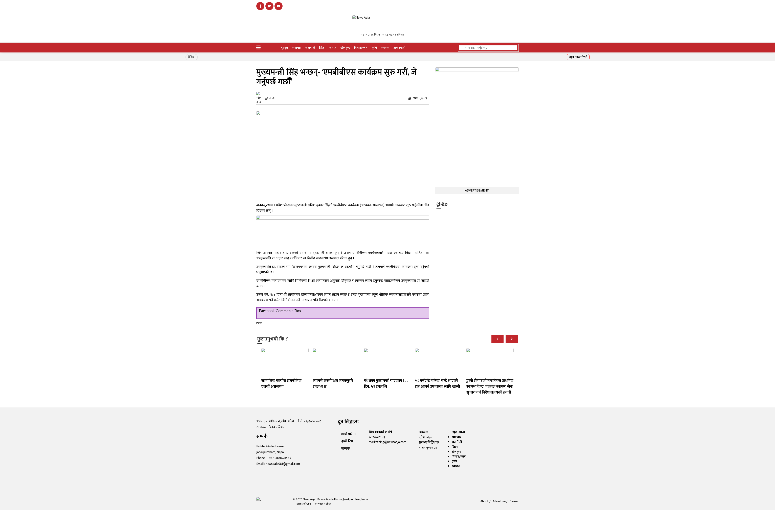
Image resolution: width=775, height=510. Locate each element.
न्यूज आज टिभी (578, 57)
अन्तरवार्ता (399, 47)
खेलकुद (345, 47)
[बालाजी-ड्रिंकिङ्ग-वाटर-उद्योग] (342, 232)
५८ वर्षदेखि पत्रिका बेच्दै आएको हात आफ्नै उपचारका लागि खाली (437, 383)
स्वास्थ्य (385, 47)
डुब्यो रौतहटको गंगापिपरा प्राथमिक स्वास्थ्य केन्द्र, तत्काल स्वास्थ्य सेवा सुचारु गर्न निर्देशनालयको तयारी (489, 386)
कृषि (374, 47)
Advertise (499, 501)
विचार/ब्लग (361, 47)
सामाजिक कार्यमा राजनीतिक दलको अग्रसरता (281, 383)
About (484, 501)
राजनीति (310, 47)
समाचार (296, 47)
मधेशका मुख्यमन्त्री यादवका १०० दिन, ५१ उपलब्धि (386, 383)
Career (514, 501)
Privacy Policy (323, 503)
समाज (332, 47)
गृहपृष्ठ (284, 47)
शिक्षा (322, 47)
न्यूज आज (268, 98)
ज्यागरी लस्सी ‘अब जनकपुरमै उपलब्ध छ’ (333, 383)
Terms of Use (303, 503)
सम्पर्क (345, 448)
